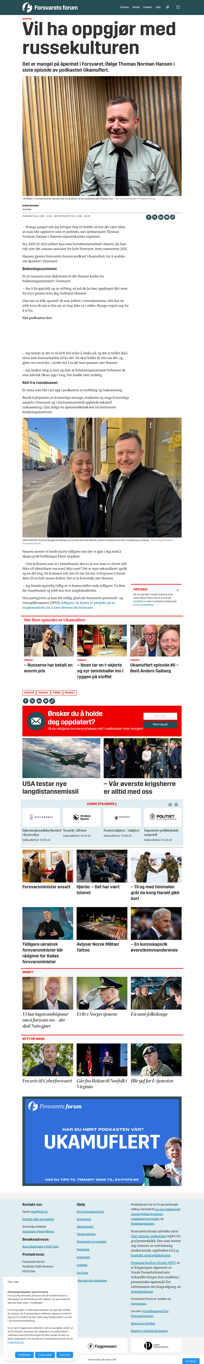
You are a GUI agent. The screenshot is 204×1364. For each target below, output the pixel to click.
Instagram (83, 1257)
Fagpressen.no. (16, 1342)
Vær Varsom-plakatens (148, 1236)
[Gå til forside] (50, 7)
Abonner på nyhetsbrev (92, 1280)
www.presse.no (142, 1291)
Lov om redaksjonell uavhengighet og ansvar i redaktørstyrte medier (155, 1214)
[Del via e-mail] (167, 217)
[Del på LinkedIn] (161, 217)
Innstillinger (191, 1361)
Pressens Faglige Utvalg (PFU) (153, 1263)
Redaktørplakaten (142, 1223)
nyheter (29, 693)
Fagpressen (138, 1303)
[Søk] (167, 7)
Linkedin (82, 1265)
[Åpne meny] (178, 7)
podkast (43, 693)
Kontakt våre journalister (38, 1219)
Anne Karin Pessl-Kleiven (38, 1231)
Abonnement (85, 1226)
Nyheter (124, 7)
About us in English (143, 1323)
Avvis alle (65, 1355)
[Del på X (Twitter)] (155, 217)
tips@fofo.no (140, 601)
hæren (57, 693)
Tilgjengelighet (86, 1234)
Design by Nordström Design (149, 1331)
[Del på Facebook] (149, 217)
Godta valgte (45, 1355)
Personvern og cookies (91, 1241)
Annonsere (84, 1219)
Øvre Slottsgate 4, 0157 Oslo (40, 1246)
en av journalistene (143, 605)
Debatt (136, 7)
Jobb (158, 7)
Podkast (147, 7)
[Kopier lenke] (172, 217)
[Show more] (177, 590)
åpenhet (70, 693)
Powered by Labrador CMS (102, 1359)
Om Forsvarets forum (90, 1211)
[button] (170, 804)
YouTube (82, 1273)
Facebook (83, 1249)
